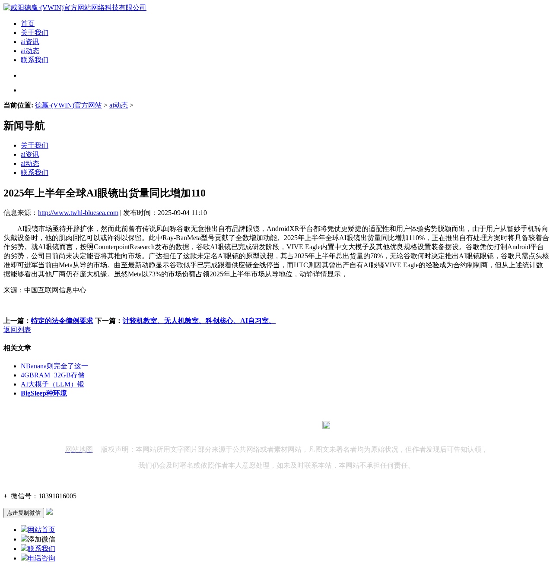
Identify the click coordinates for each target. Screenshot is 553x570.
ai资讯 (30, 41)
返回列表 (17, 329)
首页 (28, 23)
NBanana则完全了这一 (54, 366)
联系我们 (34, 59)
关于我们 (34, 32)
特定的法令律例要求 (62, 320)
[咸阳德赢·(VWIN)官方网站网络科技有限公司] (74, 7)
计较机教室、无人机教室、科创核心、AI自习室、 (199, 320)
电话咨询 (41, 558)
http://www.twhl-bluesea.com (78, 212)
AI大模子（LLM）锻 (52, 384)
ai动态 (30, 50)
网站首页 (41, 529)
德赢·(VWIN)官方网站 (68, 105)
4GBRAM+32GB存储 (53, 375)
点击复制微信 (24, 513)
